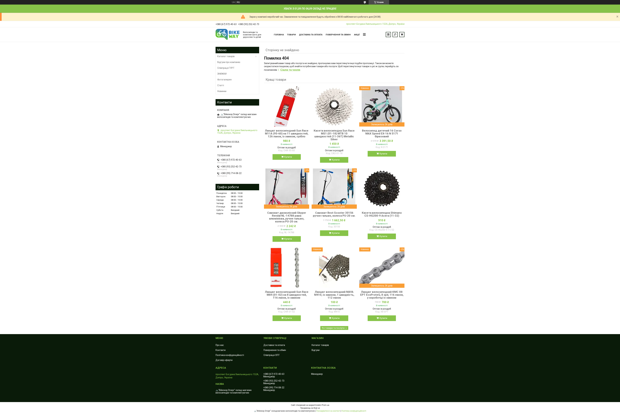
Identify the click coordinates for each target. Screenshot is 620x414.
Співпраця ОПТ (272, 355)
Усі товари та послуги (333, 328)
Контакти (221, 350)
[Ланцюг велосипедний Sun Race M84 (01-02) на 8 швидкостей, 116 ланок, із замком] (286, 267)
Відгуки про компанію (228, 62)
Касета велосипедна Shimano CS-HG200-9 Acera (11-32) (382, 214)
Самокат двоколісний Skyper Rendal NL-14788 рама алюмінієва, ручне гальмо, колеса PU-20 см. (286, 217)
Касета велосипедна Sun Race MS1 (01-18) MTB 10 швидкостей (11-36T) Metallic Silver (334, 135)
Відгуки (316, 350)
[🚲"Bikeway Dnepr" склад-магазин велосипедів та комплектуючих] (228, 34)
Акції (357, 34)
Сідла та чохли (290, 69)
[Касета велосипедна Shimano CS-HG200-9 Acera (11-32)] (381, 188)
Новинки (221, 91)
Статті (220, 85)
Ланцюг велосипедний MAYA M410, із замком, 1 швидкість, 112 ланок (334, 294)
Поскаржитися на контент (328, 411)
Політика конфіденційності (230, 355)
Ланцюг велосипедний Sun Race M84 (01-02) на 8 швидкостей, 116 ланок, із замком (286, 294)
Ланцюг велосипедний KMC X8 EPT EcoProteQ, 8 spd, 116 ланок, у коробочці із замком (381, 294)
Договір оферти (224, 360)
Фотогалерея (224, 79)
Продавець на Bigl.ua (310, 408)
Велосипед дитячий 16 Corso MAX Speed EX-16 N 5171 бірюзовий (382, 133)
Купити (288, 157)
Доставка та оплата (310, 34)
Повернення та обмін (338, 34)
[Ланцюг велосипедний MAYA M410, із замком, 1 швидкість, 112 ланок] (334, 267)
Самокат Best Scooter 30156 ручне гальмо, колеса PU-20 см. (334, 214)
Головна (279, 34)
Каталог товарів (226, 56)
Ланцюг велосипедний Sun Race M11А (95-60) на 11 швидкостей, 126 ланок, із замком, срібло (286, 133)
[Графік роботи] (388, 34)
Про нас (220, 345)
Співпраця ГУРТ (225, 68)
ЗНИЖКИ (222, 73)
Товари (291, 34)
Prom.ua (325, 405)
